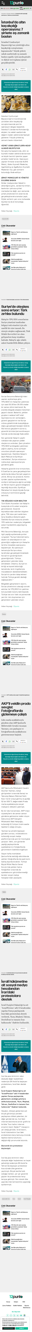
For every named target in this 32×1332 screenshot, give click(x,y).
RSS (24, 1302)
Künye (8, 1302)
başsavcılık (5, 219)
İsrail (19, 1199)
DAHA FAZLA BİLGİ (8, 1328)
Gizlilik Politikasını (12, 1325)
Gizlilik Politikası (17, 1305)
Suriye (4, 614)
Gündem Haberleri (11, 13)
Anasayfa (3, 13)
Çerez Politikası (6, 1305)
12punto (16, 211)
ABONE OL (23, 68)
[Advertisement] (16, 283)
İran (14, 1199)
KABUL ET (21, 1328)
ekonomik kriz (6, 1199)
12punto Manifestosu (26, 1307)
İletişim (16, 1302)
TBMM (4, 892)
